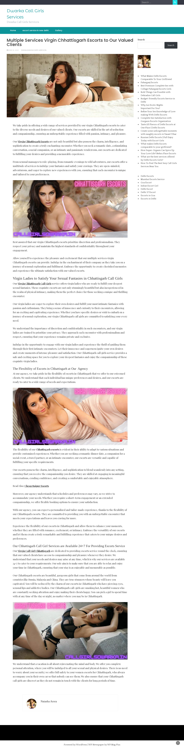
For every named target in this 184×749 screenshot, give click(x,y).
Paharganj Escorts (149, 82)
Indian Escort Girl (149, 186)
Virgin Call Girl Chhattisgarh (34, 551)
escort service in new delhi (35, 30)
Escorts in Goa (148, 195)
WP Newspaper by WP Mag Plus (104, 744)
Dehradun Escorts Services (33, 50)
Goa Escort (146, 182)
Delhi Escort (147, 189)
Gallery (58, 30)
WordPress (81, 744)
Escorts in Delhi (148, 199)
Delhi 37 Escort (148, 192)
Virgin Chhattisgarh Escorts (33, 141)
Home (13, 30)
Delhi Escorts (147, 176)
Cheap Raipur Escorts (37, 486)
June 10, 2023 (13, 50)
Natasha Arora (49, 701)
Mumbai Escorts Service (152, 179)
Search (141, 39)
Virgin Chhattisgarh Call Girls (34, 283)
